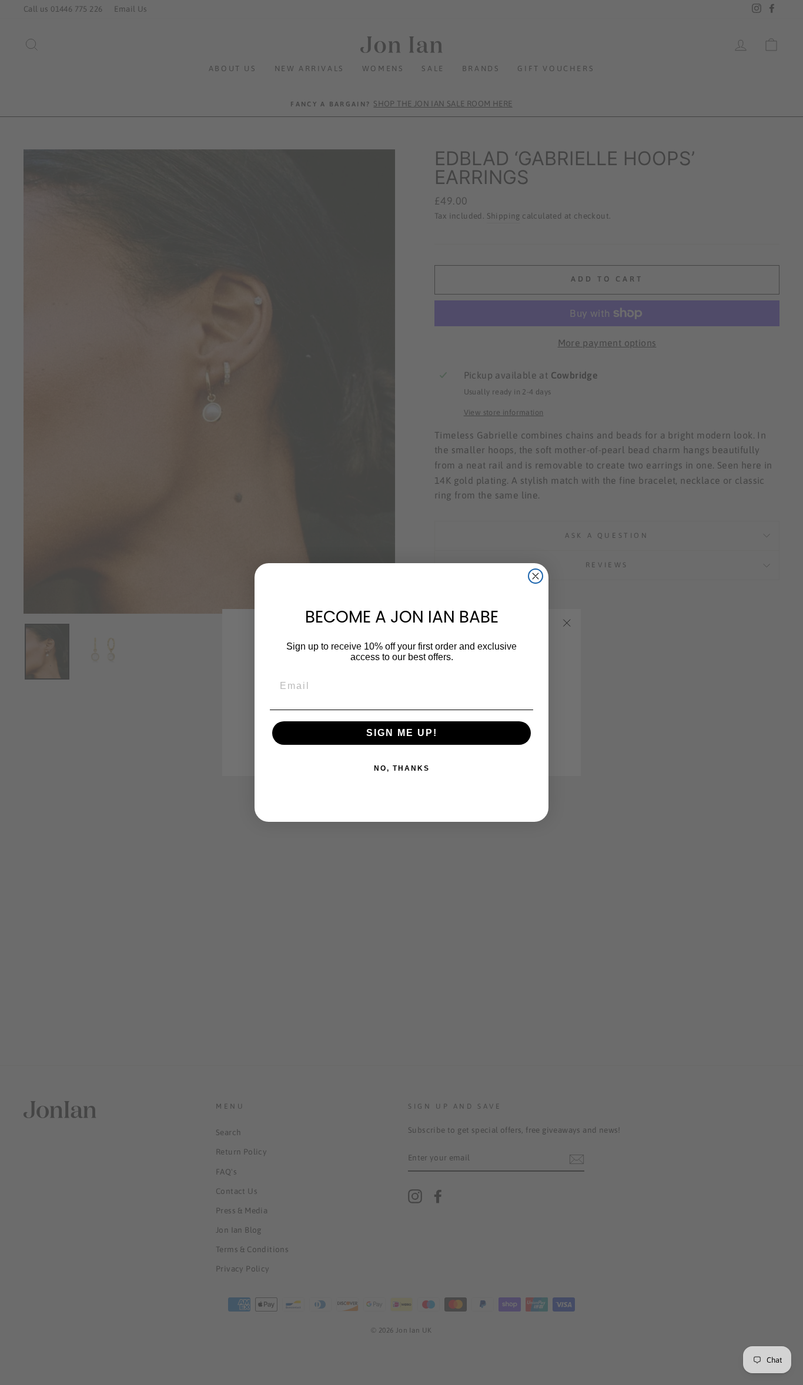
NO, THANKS (402, 768)
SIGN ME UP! (401, 733)
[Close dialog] (535, 576)
